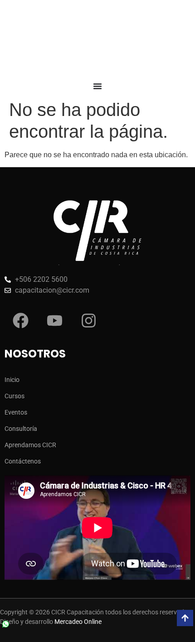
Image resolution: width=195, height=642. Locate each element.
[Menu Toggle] (97, 86)
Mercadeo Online (78, 621)
